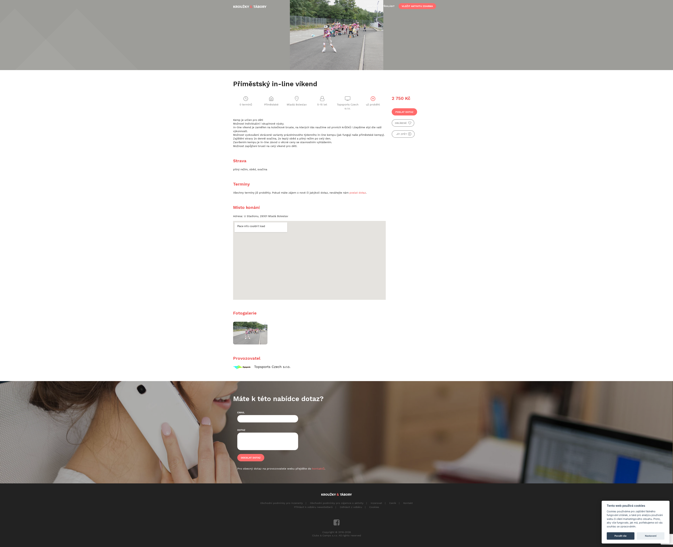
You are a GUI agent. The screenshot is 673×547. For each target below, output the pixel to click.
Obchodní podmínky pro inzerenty (281, 503)
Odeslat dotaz (251, 457)
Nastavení (650, 535)
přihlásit (388, 6)
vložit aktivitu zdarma (417, 6)
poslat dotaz (357, 192)
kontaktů (318, 468)
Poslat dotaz (404, 112)
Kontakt (408, 503)
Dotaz (241, 430)
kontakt (372, 6)
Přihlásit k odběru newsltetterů (313, 507)
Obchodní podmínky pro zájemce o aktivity (336, 503)
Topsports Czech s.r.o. (272, 367)
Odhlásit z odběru (351, 507)
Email (241, 412)
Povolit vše (620, 535)
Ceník (392, 503)
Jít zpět (402, 134)
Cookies (374, 507)
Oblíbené (401, 123)
